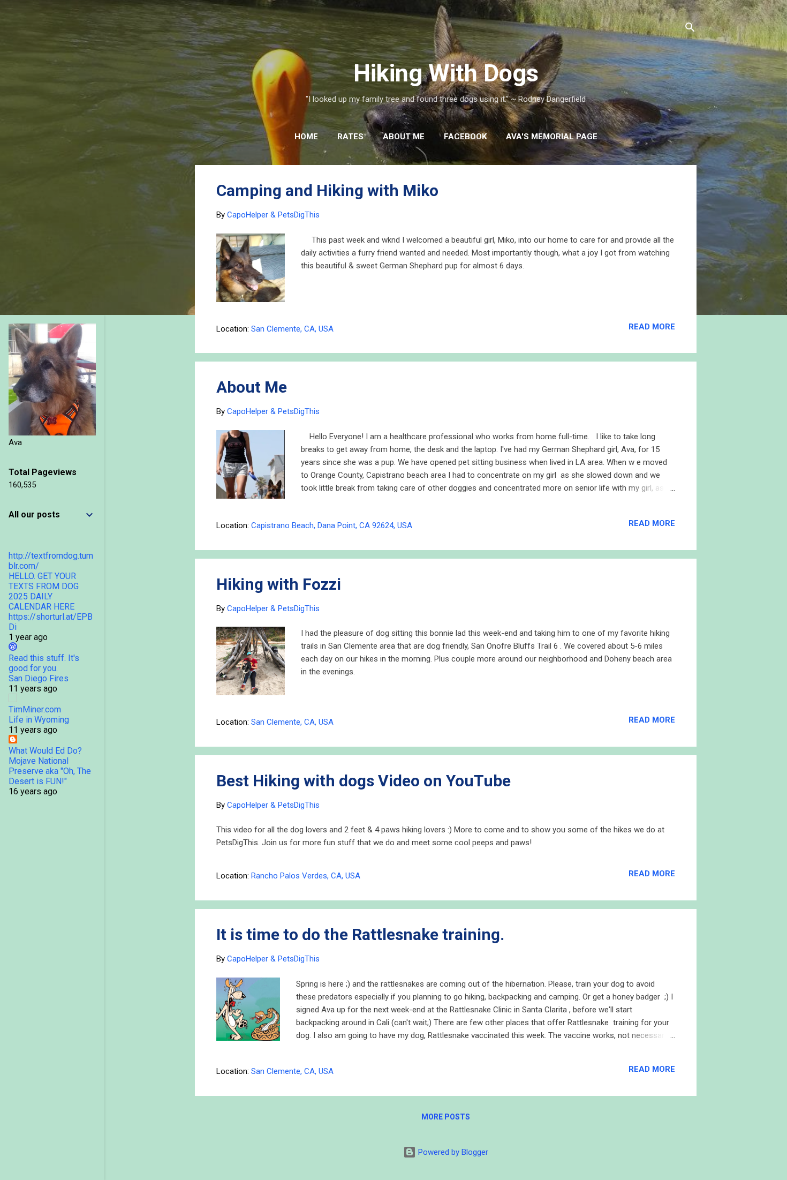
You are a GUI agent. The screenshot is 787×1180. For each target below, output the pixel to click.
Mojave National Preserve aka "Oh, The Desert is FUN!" (50, 771)
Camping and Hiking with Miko (327, 190)
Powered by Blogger (452, 1152)
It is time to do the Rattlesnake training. (360, 934)
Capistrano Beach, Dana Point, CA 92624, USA (331, 525)
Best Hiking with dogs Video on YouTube (363, 780)
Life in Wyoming (39, 720)
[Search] (690, 29)
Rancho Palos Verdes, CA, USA (305, 876)
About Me (251, 387)
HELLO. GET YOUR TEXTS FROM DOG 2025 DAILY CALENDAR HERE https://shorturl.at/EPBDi (51, 601)
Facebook (465, 136)
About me (404, 136)
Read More (652, 327)
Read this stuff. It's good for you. (44, 663)
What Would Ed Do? (45, 751)
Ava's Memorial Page (551, 136)
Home (306, 136)
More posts (445, 1117)
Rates (350, 136)
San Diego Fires (39, 678)
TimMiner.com (35, 709)
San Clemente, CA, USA (292, 329)
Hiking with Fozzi (278, 584)
